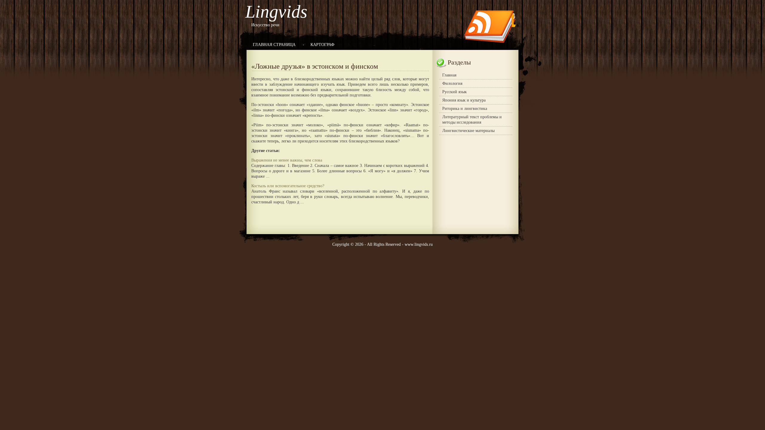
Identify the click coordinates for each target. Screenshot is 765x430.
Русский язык (454, 92)
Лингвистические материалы (468, 130)
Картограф (322, 44)
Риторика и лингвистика (464, 108)
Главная (449, 75)
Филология (452, 83)
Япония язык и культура (464, 100)
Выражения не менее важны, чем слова (286, 160)
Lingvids (276, 12)
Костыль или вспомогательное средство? (287, 186)
